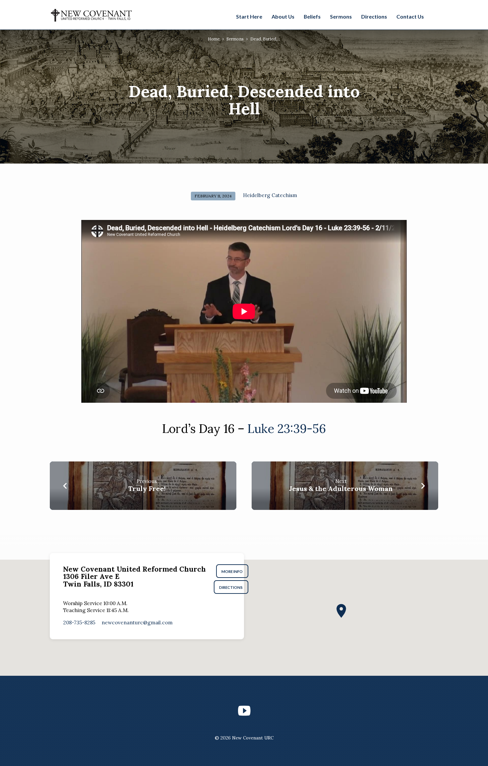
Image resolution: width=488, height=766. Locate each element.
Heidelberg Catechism (270, 195)
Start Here (249, 16)
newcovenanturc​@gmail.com (137, 622)
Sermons (341, 16)
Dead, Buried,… (265, 38)
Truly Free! (147, 488)
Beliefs (312, 16)
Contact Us (410, 16)
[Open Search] (434, 15)
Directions (374, 16)
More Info (232, 571)
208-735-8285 (79, 622)
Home (214, 38)
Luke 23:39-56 (286, 428)
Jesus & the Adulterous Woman (341, 488)
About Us (283, 16)
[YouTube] (244, 710)
